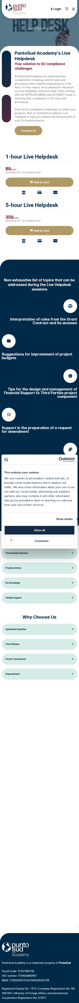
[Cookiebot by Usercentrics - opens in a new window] (59, 459)
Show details (64, 519)
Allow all (39, 530)
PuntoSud (65, 963)
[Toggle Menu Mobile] (72, 9)
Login (57, 9)
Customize (42, 540)
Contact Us (28, 130)
